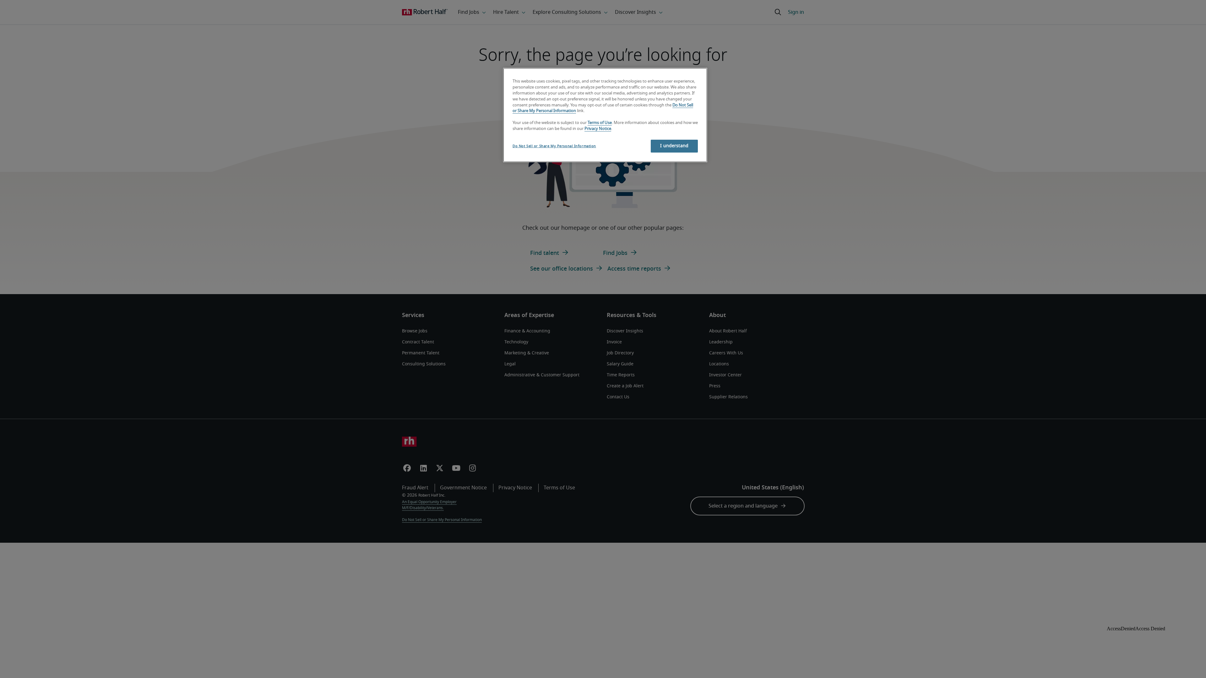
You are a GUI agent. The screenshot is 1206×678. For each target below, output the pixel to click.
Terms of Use (600, 123)
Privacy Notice (597, 129)
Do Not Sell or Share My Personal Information (554, 146)
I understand (674, 146)
